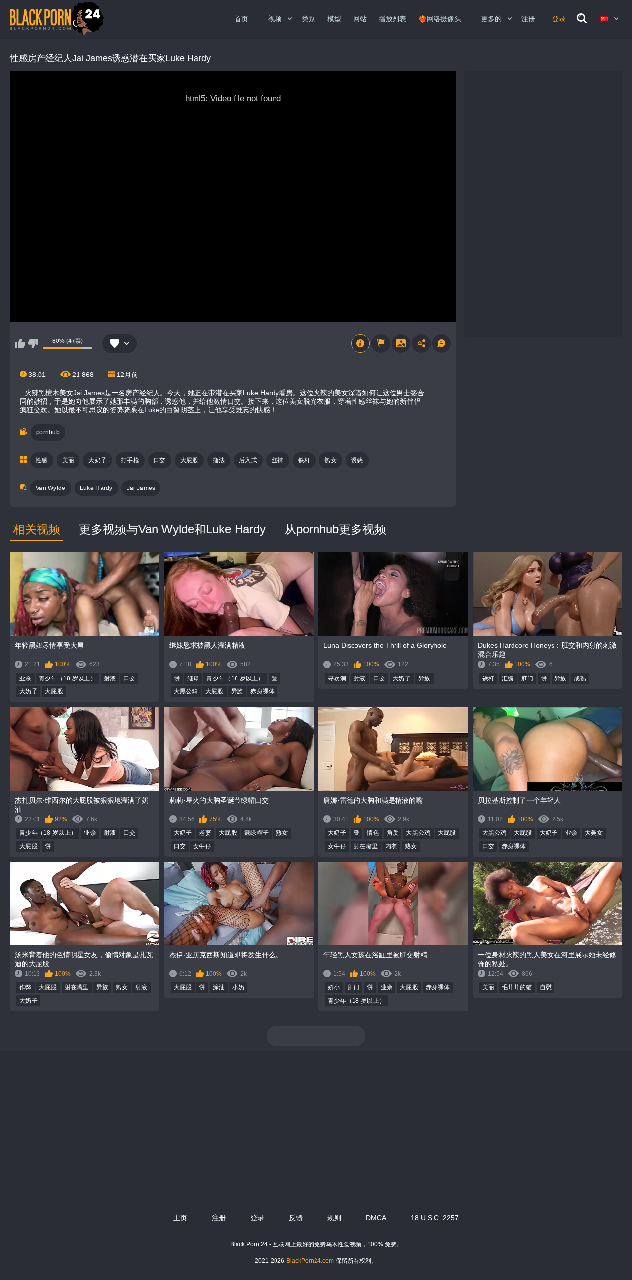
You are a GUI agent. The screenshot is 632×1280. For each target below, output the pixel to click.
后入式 (248, 460)
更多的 (491, 19)
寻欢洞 (337, 678)
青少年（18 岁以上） (67, 678)
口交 (160, 460)
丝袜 (278, 460)
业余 (25, 678)
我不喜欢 (33, 343)
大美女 (594, 832)
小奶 (238, 987)
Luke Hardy (96, 488)
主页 (180, 1218)
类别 (309, 19)
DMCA (376, 1218)
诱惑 (357, 460)
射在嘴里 (366, 846)
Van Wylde (51, 488)
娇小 (334, 987)
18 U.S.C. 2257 (435, 1218)
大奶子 (97, 460)
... (316, 1036)
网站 (360, 19)
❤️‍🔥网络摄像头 (439, 19)
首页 (241, 19)
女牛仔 (202, 846)
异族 (237, 691)
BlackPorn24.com (310, 1260)
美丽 (68, 460)
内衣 (391, 846)
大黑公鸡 (186, 691)
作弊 (25, 987)
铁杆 (304, 460)
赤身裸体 (262, 691)
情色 (373, 832)
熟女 (330, 460)
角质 (393, 832)
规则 (334, 1218)
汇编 (508, 678)
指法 (219, 460)
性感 (42, 460)
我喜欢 (20, 343)
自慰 (546, 987)
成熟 (580, 678)
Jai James (141, 488)
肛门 (527, 678)
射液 (110, 678)
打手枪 (130, 460)
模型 (334, 19)
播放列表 (392, 19)
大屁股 (189, 460)
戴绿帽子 (256, 832)
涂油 (219, 987)
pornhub (48, 432)
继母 (193, 678)
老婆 (205, 832)
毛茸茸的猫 (517, 987)
